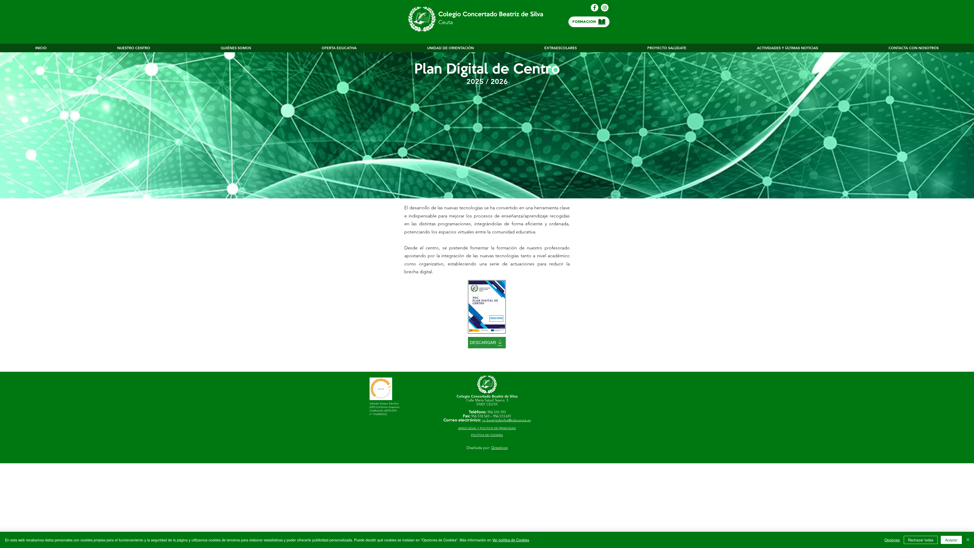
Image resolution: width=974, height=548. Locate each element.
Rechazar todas (920, 539)
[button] (133, 48)
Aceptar (951, 539)
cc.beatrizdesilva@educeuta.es (506, 420)
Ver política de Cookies (510, 539)
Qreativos (499, 447)
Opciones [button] (892, 539)
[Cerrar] (968, 540)
